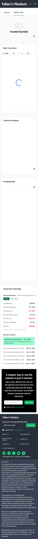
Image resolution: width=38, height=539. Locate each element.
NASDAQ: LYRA (18, 12)
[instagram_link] (9, 453)
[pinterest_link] (23, 453)
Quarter (6, 298)
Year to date (13, 298)
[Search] (31, 4)
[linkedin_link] (13, 453)
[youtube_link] (18, 453)
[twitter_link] (4, 453)
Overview (7, 12)
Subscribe (29, 402)
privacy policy (19, 407)
